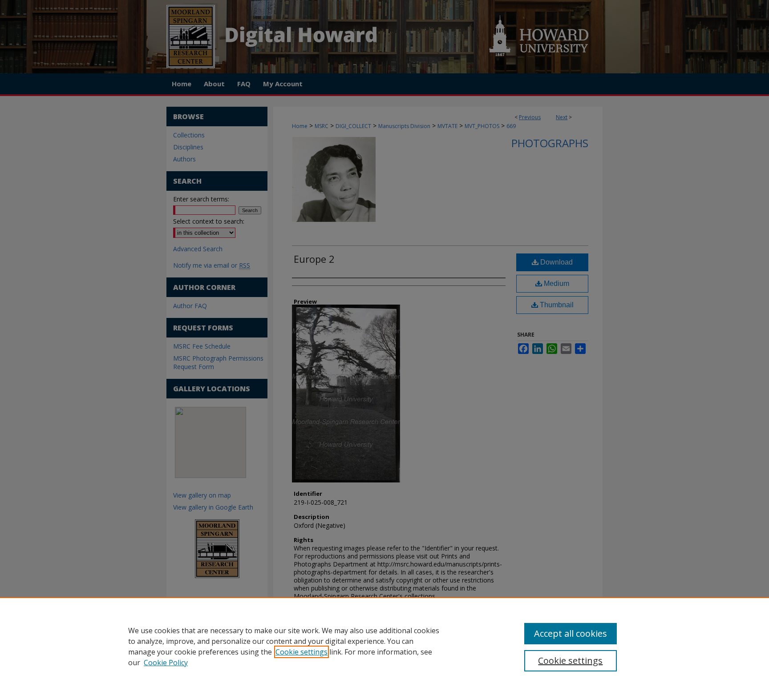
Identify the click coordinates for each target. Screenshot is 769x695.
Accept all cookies (570, 633)
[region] (384, 646)
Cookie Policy (166, 662)
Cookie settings (301, 652)
